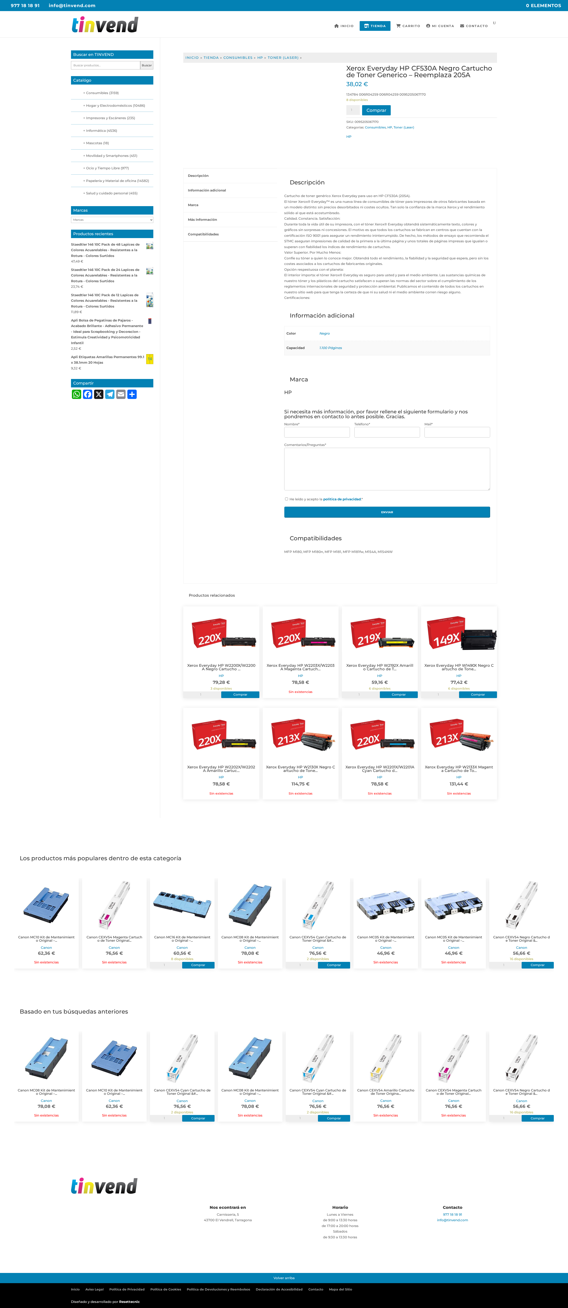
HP (260, 57)
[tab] (230, 175)
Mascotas (94, 143)
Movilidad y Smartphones (107, 156)
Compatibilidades (203, 234)
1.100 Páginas (331, 348)
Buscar (147, 65)
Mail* (428, 424)
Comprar (376, 110)
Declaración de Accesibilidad (279, 1289)
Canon (46, 947)
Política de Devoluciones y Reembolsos (218, 1289)
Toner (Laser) (283, 57)
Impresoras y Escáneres (106, 118)
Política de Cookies (165, 1289)
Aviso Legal (94, 1289)
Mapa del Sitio (340, 1289)
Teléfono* (362, 424)
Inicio (346, 26)
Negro (325, 333)
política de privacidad (342, 499)
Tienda (377, 26)
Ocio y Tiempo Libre (103, 168)
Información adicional (207, 190)
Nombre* (292, 424)
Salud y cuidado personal (107, 193)
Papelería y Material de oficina (111, 181)
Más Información (202, 219)
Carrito (410, 26)
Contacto (476, 26)
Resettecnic (129, 1302)
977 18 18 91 (25, 5)
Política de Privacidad (127, 1289)
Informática (96, 130)
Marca (193, 205)
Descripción (198, 176)
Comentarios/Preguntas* (305, 445)
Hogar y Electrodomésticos (109, 105)
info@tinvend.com (452, 1220)
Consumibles (238, 57)
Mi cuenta (442, 26)
